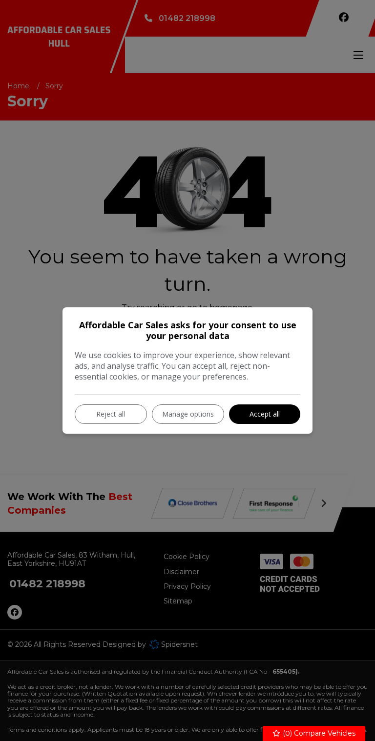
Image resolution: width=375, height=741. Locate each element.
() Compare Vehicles (318, 733)
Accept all (265, 414)
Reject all (110, 414)
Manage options (188, 414)
